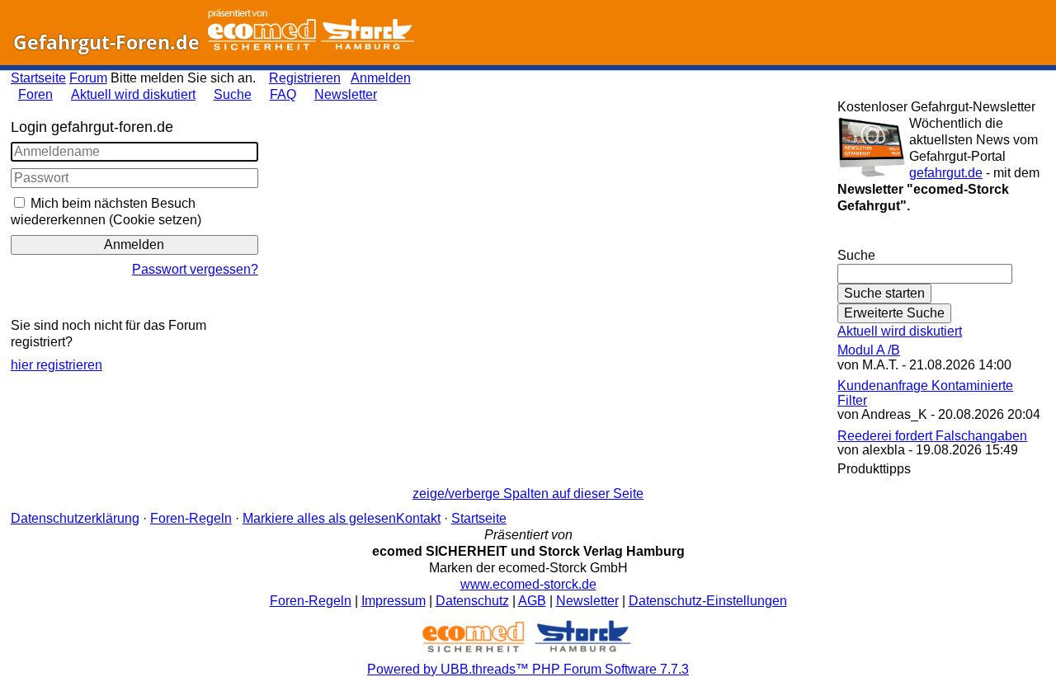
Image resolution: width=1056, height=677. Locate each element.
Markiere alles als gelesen (319, 518)
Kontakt (418, 518)
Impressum (393, 601)
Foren (35, 94)
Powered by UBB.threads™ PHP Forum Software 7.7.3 (528, 669)
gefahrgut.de (946, 173)
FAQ (283, 94)
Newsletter (345, 94)
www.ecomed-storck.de (528, 584)
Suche (233, 94)
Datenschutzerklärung (75, 518)
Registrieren (305, 78)
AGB (532, 601)
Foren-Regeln (191, 518)
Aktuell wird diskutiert (133, 94)
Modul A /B (868, 350)
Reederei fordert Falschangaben (932, 436)
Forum (88, 78)
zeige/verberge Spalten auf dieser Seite (528, 494)
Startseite (38, 78)
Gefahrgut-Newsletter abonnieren (941, 239)
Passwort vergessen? (195, 269)
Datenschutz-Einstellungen (708, 601)
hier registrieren (56, 365)
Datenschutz (472, 601)
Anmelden (381, 78)
